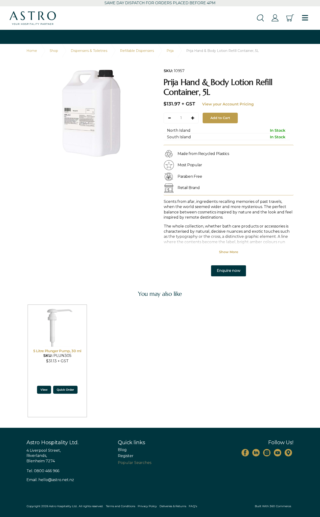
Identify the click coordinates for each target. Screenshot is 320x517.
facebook (245, 452)
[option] (91, 113)
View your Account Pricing (228, 104)
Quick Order (65, 389)
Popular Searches (134, 462)
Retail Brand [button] (189, 187)
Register (126, 456)
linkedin (256, 452)
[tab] (229, 154)
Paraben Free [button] (190, 176)
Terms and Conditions (120, 506)
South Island (226, 137)
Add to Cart (220, 118)
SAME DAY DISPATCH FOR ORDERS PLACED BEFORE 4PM (160, 3)
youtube (277, 452)
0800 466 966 (46, 471)
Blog (122, 450)
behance (288, 452)
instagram (267, 452)
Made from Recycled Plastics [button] (203, 153)
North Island (226, 130)
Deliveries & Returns (173, 506)
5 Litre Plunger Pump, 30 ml (57, 351)
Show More (228, 252)
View (44, 389)
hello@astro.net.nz (56, 480)
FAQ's (193, 506)
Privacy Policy (147, 506)
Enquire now (228, 270)
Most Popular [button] (190, 165)
